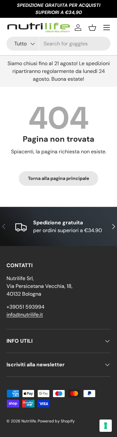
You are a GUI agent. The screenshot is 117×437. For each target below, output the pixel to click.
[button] (92, 27)
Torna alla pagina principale (58, 178)
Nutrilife (28, 421)
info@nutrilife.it (24, 314)
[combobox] (58, 44)
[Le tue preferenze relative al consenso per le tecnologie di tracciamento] (105, 425)
